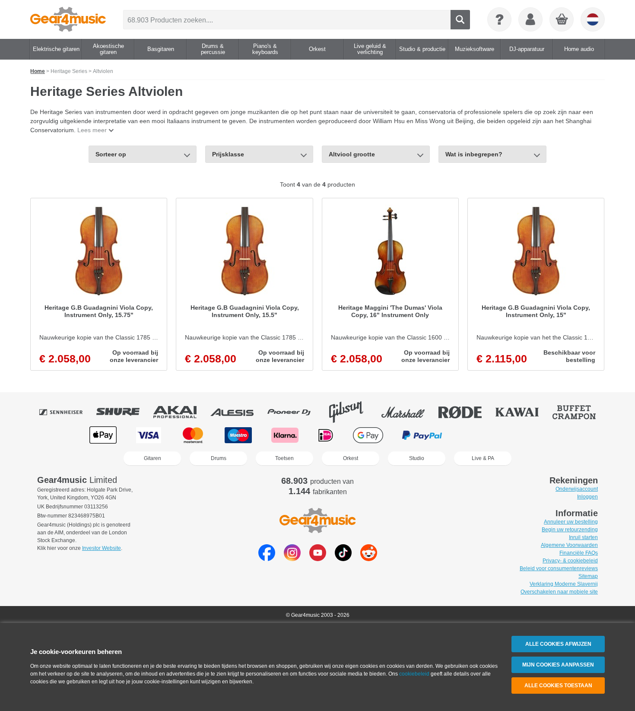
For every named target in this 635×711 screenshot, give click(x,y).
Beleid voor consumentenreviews (559, 568)
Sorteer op (110, 154)
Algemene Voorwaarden (569, 545)
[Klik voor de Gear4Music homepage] (68, 19)
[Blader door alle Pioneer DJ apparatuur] (295, 412)
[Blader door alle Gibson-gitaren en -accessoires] (352, 412)
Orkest (350, 458)
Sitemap (588, 576)
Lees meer (92, 130)
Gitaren (152, 458)
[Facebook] (266, 558)
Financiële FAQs (578, 553)
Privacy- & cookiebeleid (570, 561)
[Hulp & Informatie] (499, 19)
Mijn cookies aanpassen (558, 665)
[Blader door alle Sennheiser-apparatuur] (66, 412)
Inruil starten (583, 537)
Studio (416, 458)
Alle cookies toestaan (558, 685)
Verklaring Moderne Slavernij (564, 584)
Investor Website (101, 548)
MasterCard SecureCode (479, 435)
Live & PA (483, 458)
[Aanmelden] (530, 19)
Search (460, 19)
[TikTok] (343, 558)
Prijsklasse (228, 154)
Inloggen (587, 497)
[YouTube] (317, 558)
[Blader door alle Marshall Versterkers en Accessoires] (409, 412)
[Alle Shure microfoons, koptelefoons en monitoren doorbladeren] (123, 412)
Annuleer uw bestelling (571, 522)
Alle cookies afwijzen (558, 644)
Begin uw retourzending (570, 530)
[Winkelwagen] (562, 20)
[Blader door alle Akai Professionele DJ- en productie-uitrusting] (181, 412)
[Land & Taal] (592, 19)
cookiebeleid (414, 674)
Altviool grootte (352, 154)
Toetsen (284, 458)
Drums (218, 458)
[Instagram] (292, 558)
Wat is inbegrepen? (473, 154)
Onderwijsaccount (577, 489)
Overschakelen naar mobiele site (559, 592)
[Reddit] (368, 558)
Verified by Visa (531, 435)
